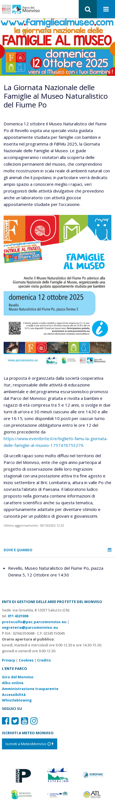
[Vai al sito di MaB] (21, 794)
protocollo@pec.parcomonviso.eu (34, 621)
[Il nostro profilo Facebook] (5, 720)
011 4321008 (18, 615)
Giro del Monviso (17, 676)
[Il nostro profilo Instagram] (34, 720)
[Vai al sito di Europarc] (93, 774)
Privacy (8, 660)
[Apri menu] (106, 9)
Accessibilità (14, 694)
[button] (88, 9)
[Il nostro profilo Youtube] (24, 720)
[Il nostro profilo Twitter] (15, 720)
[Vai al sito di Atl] (93, 794)
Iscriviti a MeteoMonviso (26, 743)
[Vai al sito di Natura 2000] (57, 774)
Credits (44, 660)
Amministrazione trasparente (30, 688)
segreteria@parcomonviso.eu (30, 627)
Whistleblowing (17, 700)
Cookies (26, 660)
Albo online (12, 682)
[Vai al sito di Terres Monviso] (57, 794)
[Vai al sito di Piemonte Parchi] (21, 774)
